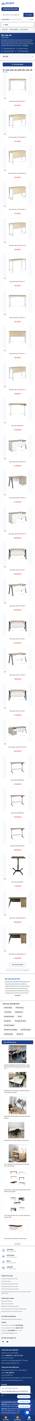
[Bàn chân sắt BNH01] (17, 866)
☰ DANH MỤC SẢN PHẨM (10, 9)
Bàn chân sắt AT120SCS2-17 (17, 317)
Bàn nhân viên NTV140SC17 (17, 606)
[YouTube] (7, 1341)
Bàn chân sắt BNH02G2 (17, 780)
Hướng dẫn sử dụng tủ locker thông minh (11, 1319)
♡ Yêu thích (31, 19)
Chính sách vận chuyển (7, 1304)
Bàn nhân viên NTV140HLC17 (17, 462)
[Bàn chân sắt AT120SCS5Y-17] (17, 193)
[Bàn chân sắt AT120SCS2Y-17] (17, 373)
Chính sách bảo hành (6, 1301)
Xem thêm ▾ (26, 45)
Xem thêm (17, 995)
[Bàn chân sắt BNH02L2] (17, 800)
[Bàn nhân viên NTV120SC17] (17, 659)
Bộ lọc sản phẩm (18, 64)
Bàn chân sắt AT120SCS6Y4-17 (17, 173)
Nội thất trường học (9, 1025)
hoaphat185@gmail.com (11, 1333)
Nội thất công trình (25, 1029)
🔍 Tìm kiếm (28, 15)
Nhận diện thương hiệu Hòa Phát (9, 1284)
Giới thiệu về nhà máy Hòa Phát (9, 1278)
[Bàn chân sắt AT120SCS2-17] (17, 301)
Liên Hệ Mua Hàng (6, 1281)
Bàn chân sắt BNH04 (17, 425)
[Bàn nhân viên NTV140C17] (17, 626)
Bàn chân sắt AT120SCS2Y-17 (17, 389)
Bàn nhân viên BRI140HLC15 (17, 918)
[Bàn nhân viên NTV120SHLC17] (17, 517)
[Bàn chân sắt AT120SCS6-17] (17, 85)
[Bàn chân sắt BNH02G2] (17, 767)
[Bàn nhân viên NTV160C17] (17, 553)
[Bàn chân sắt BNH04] (17, 409)
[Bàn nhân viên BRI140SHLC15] (17, 938)
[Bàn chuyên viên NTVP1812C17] (17, 731)
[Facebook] (3, 1341)
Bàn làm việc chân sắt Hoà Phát (14, 982)
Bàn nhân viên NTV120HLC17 (17, 498)
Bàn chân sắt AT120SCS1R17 (17, 245)
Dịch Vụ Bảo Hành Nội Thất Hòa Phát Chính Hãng (13, 1309)
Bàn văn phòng (8, 1007)
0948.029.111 (10, 1355)
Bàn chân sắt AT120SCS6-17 (17, 101)
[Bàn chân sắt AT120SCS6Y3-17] (17, 121)
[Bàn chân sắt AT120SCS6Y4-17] (17, 157)
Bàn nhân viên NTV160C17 (17, 570)
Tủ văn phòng (7, 1012)
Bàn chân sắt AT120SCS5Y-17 (17, 209)
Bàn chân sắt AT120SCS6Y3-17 (17, 137)
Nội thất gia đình (8, 1034)
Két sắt (20, 1016)
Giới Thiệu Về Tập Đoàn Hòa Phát (9, 1289)
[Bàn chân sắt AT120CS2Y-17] (17, 337)
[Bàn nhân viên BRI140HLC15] (17, 902)
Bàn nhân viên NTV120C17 (17, 711)
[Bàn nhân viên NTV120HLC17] (17, 481)
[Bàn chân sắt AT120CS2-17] (17, 265)
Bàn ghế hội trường (9, 1016)
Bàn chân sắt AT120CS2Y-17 (17, 353)
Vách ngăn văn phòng (20, 1021)
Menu (6, 25)
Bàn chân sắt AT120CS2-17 (17, 281)
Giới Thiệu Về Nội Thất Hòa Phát (9, 1286)
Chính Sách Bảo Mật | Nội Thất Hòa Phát (11, 1311)
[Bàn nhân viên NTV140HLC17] (17, 445)
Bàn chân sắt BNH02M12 (17, 846)
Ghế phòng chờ (19, 1012)
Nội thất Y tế (20, 1034)
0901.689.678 (10, 1372)
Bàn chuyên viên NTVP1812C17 (17, 747)
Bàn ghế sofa (7, 1021)
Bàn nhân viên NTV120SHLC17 (17, 534)
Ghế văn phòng (19, 1007)
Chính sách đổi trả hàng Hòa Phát (9, 1306)
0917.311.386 (19, 1355)
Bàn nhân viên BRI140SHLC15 (17, 954)
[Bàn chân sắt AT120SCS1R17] (17, 229)
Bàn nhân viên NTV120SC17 (17, 675)
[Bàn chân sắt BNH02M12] (17, 833)
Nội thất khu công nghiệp (10, 1029)
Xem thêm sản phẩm (17, 964)
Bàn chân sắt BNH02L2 (17, 813)
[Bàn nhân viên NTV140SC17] (17, 589)
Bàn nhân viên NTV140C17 (17, 639)
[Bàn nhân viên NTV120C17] (17, 695)
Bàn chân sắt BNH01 (17, 882)
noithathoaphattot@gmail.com (14, 1380)
